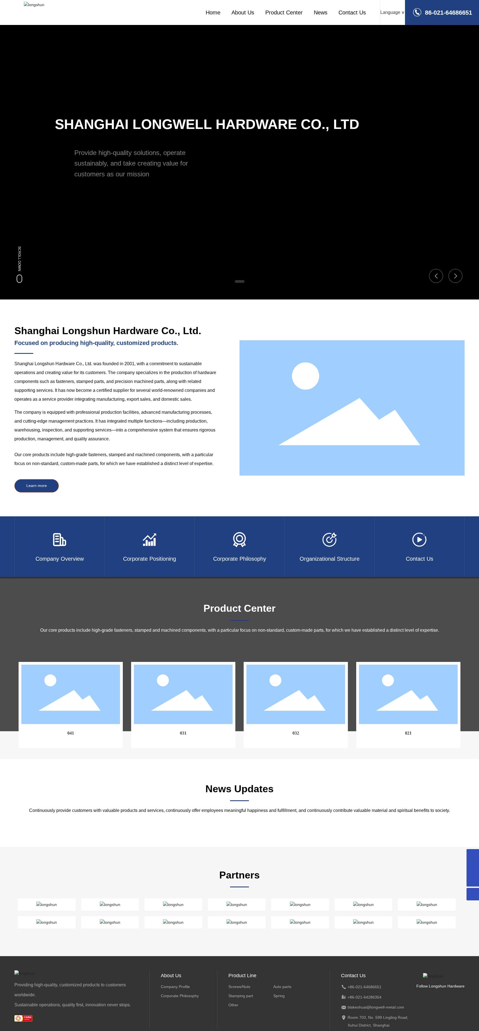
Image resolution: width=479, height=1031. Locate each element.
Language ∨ (392, 12)
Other (233, 1005)
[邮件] (473, 855)
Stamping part (240, 996)
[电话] (473, 868)
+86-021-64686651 (364, 987)
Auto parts (282, 986)
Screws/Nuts (239, 986)
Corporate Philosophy (180, 996)
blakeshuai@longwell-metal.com (376, 1007)
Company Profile (175, 986)
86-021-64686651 (448, 12)
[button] (239, 281)
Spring (279, 996)
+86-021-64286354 (364, 997)
